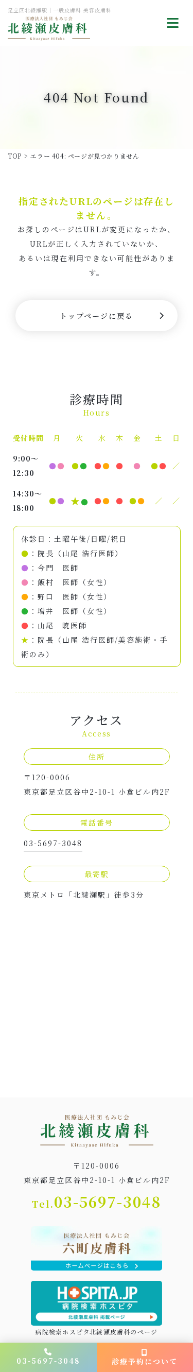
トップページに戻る (96, 316)
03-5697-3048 (53, 843)
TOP (15, 155)
